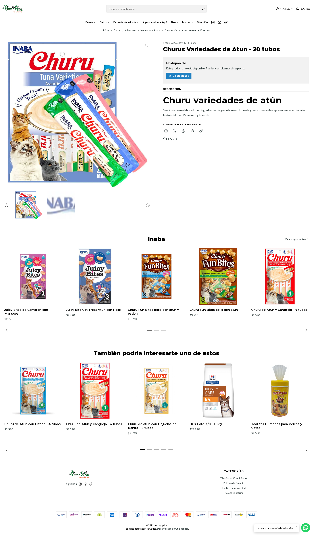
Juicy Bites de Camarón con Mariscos (26, 311)
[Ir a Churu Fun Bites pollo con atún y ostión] (156, 276)
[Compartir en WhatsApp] (184, 131)
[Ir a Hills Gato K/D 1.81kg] (218, 390)
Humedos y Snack (150, 30)
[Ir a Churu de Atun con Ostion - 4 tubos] (33, 390)
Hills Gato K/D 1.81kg (205, 424)
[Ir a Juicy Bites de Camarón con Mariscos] (33, 276)
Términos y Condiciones (233, 478)
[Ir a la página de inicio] (12, 8)
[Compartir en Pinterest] (192, 131)
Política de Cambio (233, 483)
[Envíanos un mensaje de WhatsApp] (305, 527)
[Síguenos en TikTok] (226, 22)
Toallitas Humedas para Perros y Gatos (276, 426)
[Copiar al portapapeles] (201, 131)
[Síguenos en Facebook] (219, 22)
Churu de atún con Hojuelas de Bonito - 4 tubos (152, 426)
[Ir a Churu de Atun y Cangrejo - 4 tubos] (280, 276)
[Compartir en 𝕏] (175, 131)
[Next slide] (147, 205)
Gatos (117, 30)
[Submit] (203, 8)
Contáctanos (181, 75)
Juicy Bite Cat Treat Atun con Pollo (93, 310)
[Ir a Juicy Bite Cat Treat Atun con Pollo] (95, 276)
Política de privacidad (234, 487)
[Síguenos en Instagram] (213, 22)
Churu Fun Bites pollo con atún (213, 310)
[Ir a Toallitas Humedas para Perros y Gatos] (280, 390)
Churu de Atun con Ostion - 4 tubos (32, 424)
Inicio (106, 30)
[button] (149, 330)
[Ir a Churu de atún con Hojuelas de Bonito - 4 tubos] (156, 390)
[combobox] (156, 8)
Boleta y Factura (234, 492)
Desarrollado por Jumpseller (172, 528)
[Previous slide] (7, 205)
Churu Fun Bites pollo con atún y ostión (153, 311)
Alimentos (130, 30)
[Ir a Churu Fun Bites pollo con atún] (218, 276)
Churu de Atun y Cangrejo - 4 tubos (279, 310)
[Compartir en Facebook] (166, 131)
